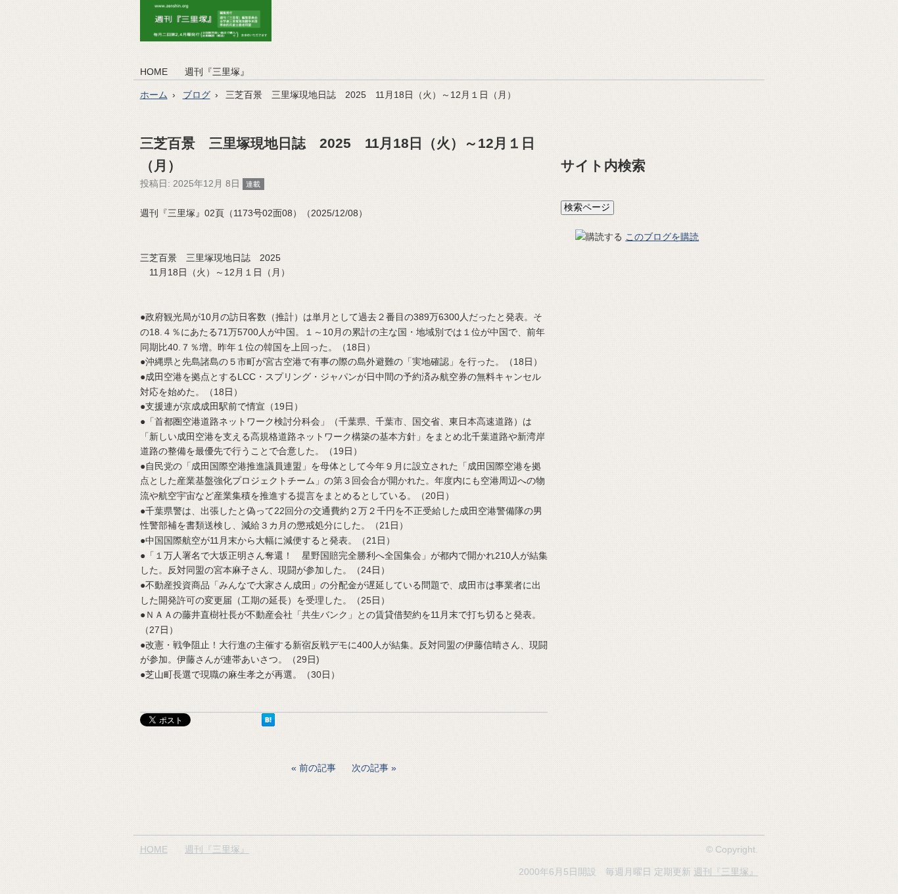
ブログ (196, 94)
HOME (154, 71)
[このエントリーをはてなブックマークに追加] (268, 723)
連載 (253, 184)
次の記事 (370, 768)
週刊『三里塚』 (217, 71)
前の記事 (317, 768)
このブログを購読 (662, 236)
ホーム (154, 94)
